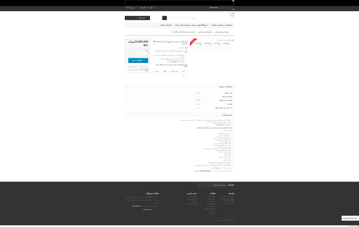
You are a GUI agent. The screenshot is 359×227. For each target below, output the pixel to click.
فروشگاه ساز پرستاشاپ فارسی (221, 220)
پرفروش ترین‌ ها (211, 201)
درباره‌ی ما (212, 211)
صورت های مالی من (191, 199)
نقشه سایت (212, 213)
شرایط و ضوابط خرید (209, 208)
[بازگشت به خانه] (232, 32)
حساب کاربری (192, 193)
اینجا (217, 168)
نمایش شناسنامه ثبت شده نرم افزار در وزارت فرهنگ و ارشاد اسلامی (214, 127)
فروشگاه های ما (211, 203)
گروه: (186, 47)
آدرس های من (193, 201)
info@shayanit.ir (147, 209)
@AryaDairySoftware (205, 171)
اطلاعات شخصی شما (191, 203)
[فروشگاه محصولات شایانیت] (217, 16)
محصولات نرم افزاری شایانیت (221, 25)
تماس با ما (150, 7)
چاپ (183, 75)
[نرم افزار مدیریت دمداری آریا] (225, 40)
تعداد (147, 50)
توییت (183, 71)
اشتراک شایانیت (165, 25)
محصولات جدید (211, 199)
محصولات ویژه (211, 196)
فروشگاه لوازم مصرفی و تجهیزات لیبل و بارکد (191, 25)
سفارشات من (193, 196)
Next (231, 47)
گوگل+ (165, 71)
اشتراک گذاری (174, 71)
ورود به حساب (129, 7)
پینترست (156, 71)
